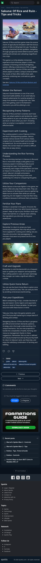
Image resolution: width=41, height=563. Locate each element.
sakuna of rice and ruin (10, 364)
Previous (21, 374)
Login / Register (9, 488)
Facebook (7, 551)
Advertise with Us (9, 497)
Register (26, 400)
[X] (18, 477)
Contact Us (7, 495)
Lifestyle (6, 518)
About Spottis (8, 490)
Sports (6, 514)
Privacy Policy (8, 499)
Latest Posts (8, 492)
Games (8, 358)
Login (16, 400)
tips (13, 367)
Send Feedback (21, 471)
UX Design (7, 532)
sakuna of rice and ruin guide (27, 364)
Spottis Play (8, 535)
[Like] (4, 351)
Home (2, 7)
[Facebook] (13, 477)
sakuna (14, 361)
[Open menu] (38, 2)
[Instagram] (23, 477)
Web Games (8, 520)
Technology (8, 511)
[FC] (20, 420)
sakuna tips (7, 367)
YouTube (7, 549)
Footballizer (8, 530)
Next (19, 378)
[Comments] (9, 351)
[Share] (13, 351)
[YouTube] (28, 477)
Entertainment (8, 516)
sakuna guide (22, 361)
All (37, 438)
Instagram (7, 544)
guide (8, 361)
